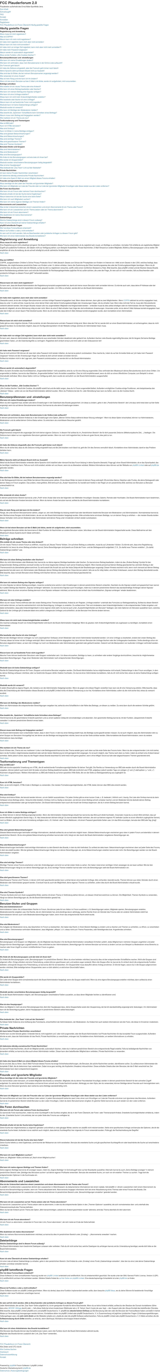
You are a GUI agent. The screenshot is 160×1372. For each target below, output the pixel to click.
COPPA (127, 300)
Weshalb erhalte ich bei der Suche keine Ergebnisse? (20, 194)
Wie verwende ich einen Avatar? (12, 76)
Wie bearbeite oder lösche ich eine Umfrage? (17, 99)
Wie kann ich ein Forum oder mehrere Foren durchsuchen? (22, 191)
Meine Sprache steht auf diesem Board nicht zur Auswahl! (22, 70)
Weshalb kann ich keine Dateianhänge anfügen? (19, 105)
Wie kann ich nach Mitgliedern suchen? (15, 199)
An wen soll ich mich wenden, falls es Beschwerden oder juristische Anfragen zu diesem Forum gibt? (39, 233)
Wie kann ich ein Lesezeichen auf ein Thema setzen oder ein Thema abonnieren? (31, 209)
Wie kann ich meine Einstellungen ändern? (16, 60)
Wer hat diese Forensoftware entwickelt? (15, 228)
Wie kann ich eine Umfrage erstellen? (14, 94)
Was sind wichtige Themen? (11, 139)
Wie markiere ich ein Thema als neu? (14, 118)
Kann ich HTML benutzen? (10, 125)
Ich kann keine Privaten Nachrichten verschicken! (19, 173)
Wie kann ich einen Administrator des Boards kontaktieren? (23, 236)
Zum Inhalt (4, 9)
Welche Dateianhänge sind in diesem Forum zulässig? (21, 220)
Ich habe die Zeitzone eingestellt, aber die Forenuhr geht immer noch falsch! (29, 68)
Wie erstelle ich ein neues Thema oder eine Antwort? (20, 86)
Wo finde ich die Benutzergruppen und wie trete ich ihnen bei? (24, 157)
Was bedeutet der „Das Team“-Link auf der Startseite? (20, 167)
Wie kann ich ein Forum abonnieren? (14, 212)
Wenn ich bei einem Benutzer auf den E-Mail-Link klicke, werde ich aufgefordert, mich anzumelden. (38, 81)
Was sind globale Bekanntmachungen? (15, 133)
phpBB (12, 1365)
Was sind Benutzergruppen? (11, 154)
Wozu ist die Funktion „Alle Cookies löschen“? (17, 55)
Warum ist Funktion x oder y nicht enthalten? (17, 230)
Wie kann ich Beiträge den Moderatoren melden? (19, 110)
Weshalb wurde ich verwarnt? (11, 107)
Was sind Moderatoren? (9, 152)
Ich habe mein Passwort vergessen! (13, 49)
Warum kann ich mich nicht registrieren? (15, 39)
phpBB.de (155, 465)
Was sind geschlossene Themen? (13, 141)
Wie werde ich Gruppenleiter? (11, 160)
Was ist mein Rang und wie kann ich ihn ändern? (19, 78)
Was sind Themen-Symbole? (11, 144)
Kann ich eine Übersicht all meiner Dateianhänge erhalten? (23, 222)
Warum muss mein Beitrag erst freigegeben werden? (20, 115)
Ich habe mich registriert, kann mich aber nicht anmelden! (22, 42)
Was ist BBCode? (7, 123)
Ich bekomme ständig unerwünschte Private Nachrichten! (22, 175)
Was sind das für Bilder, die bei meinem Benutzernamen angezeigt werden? (29, 73)
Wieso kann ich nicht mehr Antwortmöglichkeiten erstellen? (22, 97)
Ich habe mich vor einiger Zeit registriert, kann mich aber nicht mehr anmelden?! (30, 47)
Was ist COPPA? (6, 36)
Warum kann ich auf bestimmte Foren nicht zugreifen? (20, 102)
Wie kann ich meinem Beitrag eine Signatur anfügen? (20, 91)
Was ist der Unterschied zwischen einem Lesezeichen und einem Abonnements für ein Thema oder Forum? (41, 207)
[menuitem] (1, 14)
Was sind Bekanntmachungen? (12, 136)
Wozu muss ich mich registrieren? (13, 34)
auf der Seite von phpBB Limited (71, 1278)
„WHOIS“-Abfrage (15, 1308)
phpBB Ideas (110, 1290)
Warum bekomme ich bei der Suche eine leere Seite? (20, 196)
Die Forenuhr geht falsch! (9, 65)
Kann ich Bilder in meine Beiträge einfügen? (17, 131)
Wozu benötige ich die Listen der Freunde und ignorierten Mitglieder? (26, 183)
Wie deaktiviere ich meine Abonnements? (16, 215)
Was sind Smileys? (7, 128)
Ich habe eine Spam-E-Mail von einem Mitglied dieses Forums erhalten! (27, 178)
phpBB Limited (138, 465)
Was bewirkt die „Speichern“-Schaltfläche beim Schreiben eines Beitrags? (28, 112)
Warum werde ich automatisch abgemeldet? (17, 52)
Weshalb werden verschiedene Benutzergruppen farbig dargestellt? (26, 162)
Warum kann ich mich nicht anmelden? (15, 44)
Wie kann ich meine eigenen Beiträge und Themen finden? (22, 201)
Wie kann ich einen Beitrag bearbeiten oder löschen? (20, 89)
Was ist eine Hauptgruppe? (10, 165)
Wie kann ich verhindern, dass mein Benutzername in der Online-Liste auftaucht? (31, 63)
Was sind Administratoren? (10, 149)
